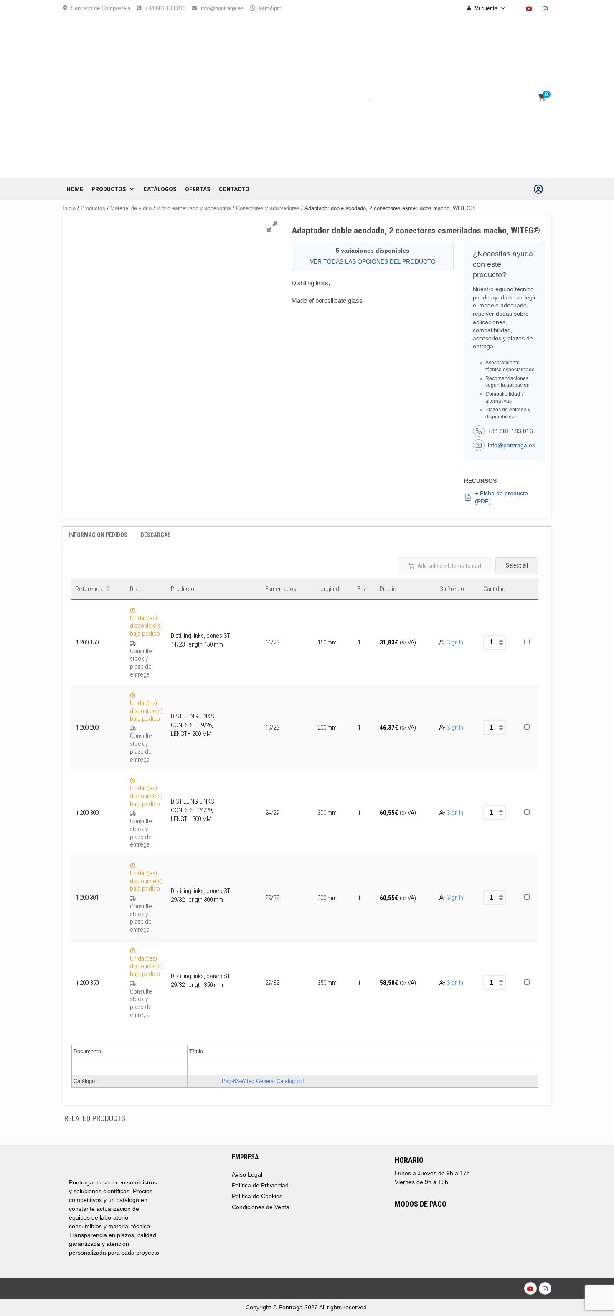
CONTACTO (234, 189)
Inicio (69, 208)
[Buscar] (360, 97)
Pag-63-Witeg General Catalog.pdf (263, 1081)
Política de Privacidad (260, 1185)
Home (75, 189)
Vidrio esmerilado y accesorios (194, 208)
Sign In (455, 642)
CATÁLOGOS (160, 189)
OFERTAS (198, 189)
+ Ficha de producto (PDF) (501, 497)
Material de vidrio (131, 208)
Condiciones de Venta (260, 1207)
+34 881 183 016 (165, 8)
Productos (108, 189)
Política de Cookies (257, 1196)
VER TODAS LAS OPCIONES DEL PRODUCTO (373, 261)
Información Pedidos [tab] (98, 535)
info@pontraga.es (222, 8)
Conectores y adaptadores (267, 208)
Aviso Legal (247, 1174)
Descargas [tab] (156, 535)
